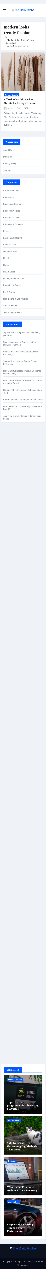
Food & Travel (9, 245)
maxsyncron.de (10, 818)
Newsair (36, 1261)
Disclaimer (8, 157)
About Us (7, 150)
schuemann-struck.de (13, 891)
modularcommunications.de (15, 614)
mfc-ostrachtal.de (11, 931)
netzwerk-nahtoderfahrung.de (16, 741)
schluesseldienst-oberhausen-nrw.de (20, 745)
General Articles (15, 1079)
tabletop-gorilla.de (11, 701)
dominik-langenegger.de (14, 658)
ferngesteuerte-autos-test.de (15, 690)
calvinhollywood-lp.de (13, 840)
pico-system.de (10, 763)
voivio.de (7, 800)
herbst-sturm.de (10, 1040)
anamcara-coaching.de (13, 705)
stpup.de (7, 909)
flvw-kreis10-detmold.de (14, 749)
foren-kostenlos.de (11, 873)
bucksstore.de (9, 596)
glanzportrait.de (10, 774)
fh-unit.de (7, 522)
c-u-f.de (6, 1029)
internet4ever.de (10, 895)
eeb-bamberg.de (10, 898)
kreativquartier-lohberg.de (14, 953)
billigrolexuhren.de (11, 723)
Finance (7, 231)
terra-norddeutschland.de (14, 884)
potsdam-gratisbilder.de (13, 474)
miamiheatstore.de (11, 679)
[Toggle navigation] (5, 10)
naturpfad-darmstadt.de (13, 453)
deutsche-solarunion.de (14, 489)
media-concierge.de (12, 1033)
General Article (10, 251)
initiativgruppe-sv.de (12, 578)
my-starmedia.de (10, 727)
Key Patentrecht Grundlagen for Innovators (23, 400)
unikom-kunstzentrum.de (14, 570)
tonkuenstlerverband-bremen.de (17, 1037)
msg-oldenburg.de (11, 942)
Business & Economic (13, 204)
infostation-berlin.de (12, 559)
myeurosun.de (9, 457)
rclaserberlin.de (10, 525)
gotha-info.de (9, 1018)
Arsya (10, 108)
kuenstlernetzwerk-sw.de (14, 632)
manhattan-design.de (12, 960)
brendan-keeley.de (11, 514)
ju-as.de (6, 478)
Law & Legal (9, 272)
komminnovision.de (12, 563)
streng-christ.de (10, 672)
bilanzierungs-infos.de (13, 592)
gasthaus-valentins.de (13, 669)
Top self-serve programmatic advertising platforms (22, 1105)
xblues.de (7, 1004)
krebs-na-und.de (10, 877)
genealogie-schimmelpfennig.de (17, 888)
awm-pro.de (8, 529)
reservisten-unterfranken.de (15, 544)
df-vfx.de (7, 880)
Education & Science (13, 224)
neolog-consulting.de (12, 698)
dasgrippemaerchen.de (13, 964)
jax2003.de (8, 607)
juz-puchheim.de (10, 730)
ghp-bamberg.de (10, 636)
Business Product (11, 211)
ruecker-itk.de (9, 716)
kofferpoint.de (9, 855)
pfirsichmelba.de (10, 957)
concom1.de (8, 975)
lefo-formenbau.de (11, 511)
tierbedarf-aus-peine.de (13, 826)
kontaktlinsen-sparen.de (14, 848)
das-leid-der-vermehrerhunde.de (17, 756)
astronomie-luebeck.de (13, 793)
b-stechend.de (9, 471)
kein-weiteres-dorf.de (12, 811)
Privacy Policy (9, 163)
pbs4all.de (8, 650)
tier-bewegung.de (11, 581)
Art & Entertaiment (11, 190)
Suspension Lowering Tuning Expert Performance (20, 1228)
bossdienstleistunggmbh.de (15, 503)
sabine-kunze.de (10, 938)
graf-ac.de (7, 485)
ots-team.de (8, 603)
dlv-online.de (9, 661)
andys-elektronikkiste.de (14, 496)
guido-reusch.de (10, 837)
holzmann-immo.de (12, 1051)
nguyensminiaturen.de (13, 935)
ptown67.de (8, 815)
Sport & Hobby (10, 306)
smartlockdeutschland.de (14, 687)
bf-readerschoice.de (12, 869)
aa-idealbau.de (10, 467)
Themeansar (22, 1265)
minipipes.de (9, 654)
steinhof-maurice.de (12, 599)
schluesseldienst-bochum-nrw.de (18, 647)
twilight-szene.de (11, 719)
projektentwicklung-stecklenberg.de (19, 610)
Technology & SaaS (12, 312)
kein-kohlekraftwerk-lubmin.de (16, 807)
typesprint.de (9, 786)
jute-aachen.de (10, 829)
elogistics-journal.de (12, 738)
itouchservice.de (10, 993)
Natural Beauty (11, 95)
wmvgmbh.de (9, 971)
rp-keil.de (7, 540)
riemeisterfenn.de (11, 752)
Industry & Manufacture (14, 278)
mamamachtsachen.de (13, 712)
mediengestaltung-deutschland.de (18, 492)
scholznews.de (10, 443)
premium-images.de (12, 588)
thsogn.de (7, 986)
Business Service (11, 218)
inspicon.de (8, 1047)
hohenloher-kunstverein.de (15, 866)
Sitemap (7, 170)
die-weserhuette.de (12, 851)
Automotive (8, 197)
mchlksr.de (8, 567)
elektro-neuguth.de (11, 968)
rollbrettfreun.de (10, 804)
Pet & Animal (9, 292)
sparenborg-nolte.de (12, 574)
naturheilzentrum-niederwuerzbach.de (20, 833)
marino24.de (9, 665)
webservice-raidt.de (12, 913)
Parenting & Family (12, 285)
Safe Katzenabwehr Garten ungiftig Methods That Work (22, 1146)
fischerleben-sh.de (11, 628)
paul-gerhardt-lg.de (11, 982)
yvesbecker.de (9, 767)
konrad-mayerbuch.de (13, 643)
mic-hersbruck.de (11, 676)
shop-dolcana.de (10, 978)
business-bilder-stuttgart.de (15, 1000)
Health (6, 258)
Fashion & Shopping (12, 238)
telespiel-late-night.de (13, 482)
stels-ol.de (8, 858)
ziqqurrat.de (8, 500)
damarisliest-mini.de (12, 639)
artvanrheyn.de (10, 585)
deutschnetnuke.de (11, 822)
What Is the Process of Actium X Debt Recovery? (23, 1188)
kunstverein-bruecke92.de (15, 759)
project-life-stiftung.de (13, 1044)
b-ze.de (6, 789)
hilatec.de (7, 548)
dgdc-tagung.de (10, 694)
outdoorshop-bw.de (12, 625)
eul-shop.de (8, 949)
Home (6, 265)
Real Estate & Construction (15, 299)
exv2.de (6, 734)
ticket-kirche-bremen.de (13, 770)
